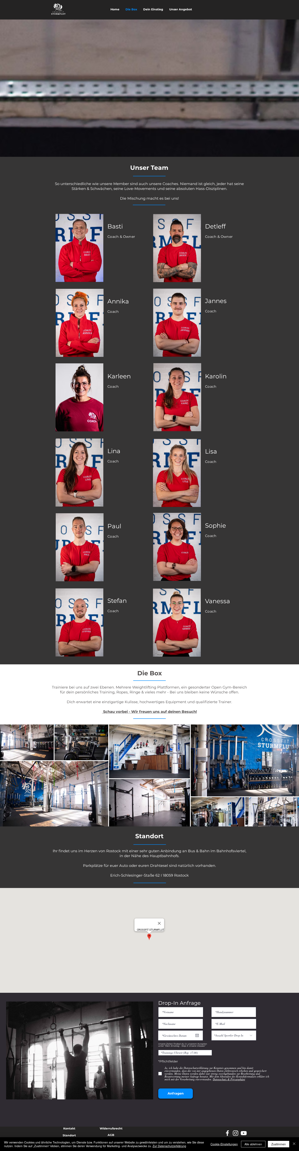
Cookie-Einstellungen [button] (224, 1144)
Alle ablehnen (253, 1144)
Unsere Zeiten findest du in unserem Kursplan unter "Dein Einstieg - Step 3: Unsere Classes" (182, 1045)
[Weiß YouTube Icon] (243, 1133)
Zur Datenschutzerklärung (169, 1146)
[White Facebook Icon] (227, 1133)
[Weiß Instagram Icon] (235, 1133)
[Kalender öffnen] (197, 1035)
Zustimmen (278, 1144)
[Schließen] (294, 1144)
